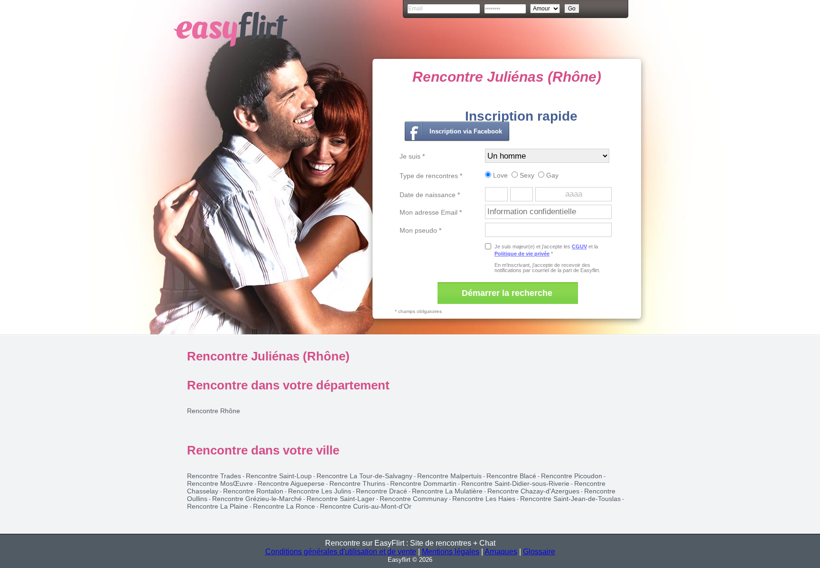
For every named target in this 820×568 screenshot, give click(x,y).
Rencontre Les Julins (319, 491)
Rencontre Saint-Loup (279, 476)
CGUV (579, 246)
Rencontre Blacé (511, 476)
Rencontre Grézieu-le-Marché (257, 498)
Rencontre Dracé (381, 491)
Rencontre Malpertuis (449, 476)
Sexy (526, 175)
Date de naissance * (430, 195)
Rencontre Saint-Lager (341, 498)
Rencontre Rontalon (253, 491)
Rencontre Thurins (357, 483)
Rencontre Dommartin (423, 483)
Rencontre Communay (413, 498)
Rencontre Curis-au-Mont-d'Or (365, 506)
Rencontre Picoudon (571, 476)
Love (499, 175)
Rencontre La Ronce (284, 506)
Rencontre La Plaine (217, 506)
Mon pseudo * (420, 230)
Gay (551, 175)
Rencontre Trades (214, 476)
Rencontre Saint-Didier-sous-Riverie (515, 483)
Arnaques (501, 552)
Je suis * (412, 156)
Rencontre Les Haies (483, 498)
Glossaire (539, 552)
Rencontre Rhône (213, 411)
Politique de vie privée (522, 253)
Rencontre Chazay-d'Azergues (533, 491)
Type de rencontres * (431, 176)
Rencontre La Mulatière (447, 491)
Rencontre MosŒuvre (220, 483)
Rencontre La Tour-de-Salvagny (364, 476)
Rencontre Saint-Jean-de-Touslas (570, 498)
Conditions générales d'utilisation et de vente (340, 552)
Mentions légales (450, 552)
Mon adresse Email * (431, 212)
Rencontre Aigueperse (291, 483)
